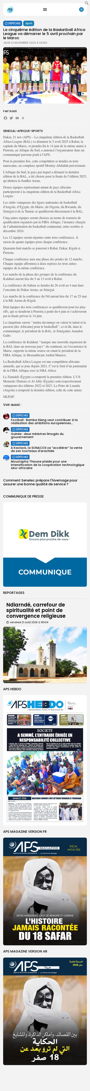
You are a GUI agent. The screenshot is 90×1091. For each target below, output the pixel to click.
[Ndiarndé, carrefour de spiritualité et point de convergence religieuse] (45, 655)
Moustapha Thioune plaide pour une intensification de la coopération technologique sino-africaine (47, 464)
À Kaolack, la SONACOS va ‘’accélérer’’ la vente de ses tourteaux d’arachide (46, 449)
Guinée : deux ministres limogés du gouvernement (37, 435)
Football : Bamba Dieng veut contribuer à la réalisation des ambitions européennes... (44, 421)
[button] (87, 4)
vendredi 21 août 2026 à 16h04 (29, 622)
